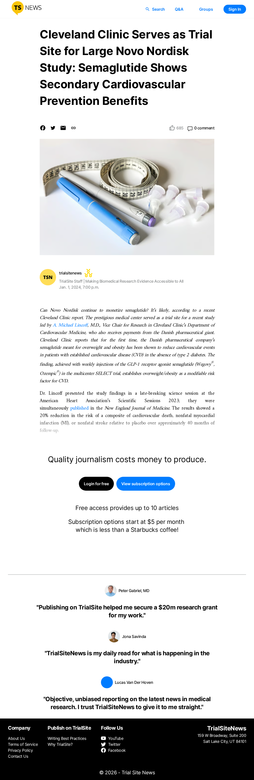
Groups (206, 9)
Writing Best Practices (67, 738)
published (79, 408)
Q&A (179, 9)
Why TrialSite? (60, 744)
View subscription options (145, 483)
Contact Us (18, 756)
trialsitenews (70, 272)
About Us (16, 738)
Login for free (96, 483)
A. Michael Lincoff (70, 325)
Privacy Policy (20, 750)
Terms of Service (23, 744)
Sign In (234, 9)
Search (158, 9)
